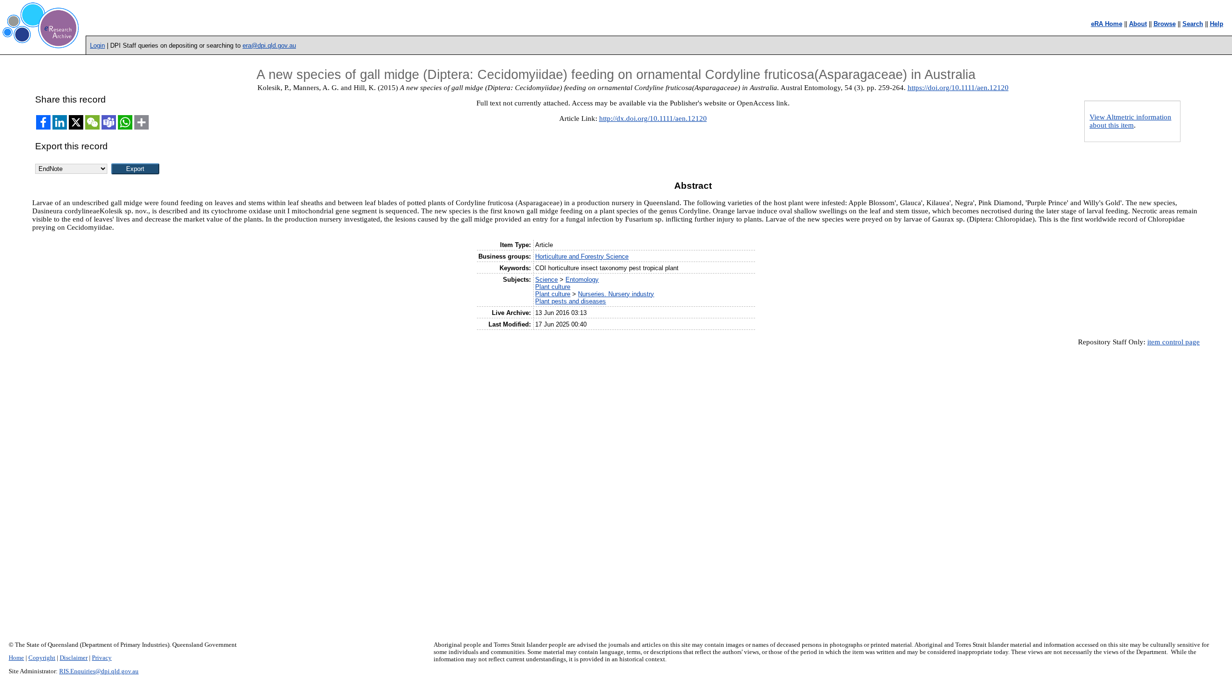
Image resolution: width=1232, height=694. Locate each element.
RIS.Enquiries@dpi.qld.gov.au (99, 671)
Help (1216, 23)
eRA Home (1106, 23)
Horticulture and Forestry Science (582, 256)
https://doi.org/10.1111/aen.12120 (958, 88)
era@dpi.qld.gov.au (269, 45)
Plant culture (552, 286)
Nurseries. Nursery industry (616, 294)
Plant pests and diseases (570, 301)
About (1138, 23)
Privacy (102, 658)
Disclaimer (74, 658)
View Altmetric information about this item (1130, 121)
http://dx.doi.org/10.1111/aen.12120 (653, 118)
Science (546, 279)
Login (97, 45)
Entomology (582, 279)
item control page (1173, 342)
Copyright (41, 658)
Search (1192, 23)
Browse (1165, 23)
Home (16, 658)
